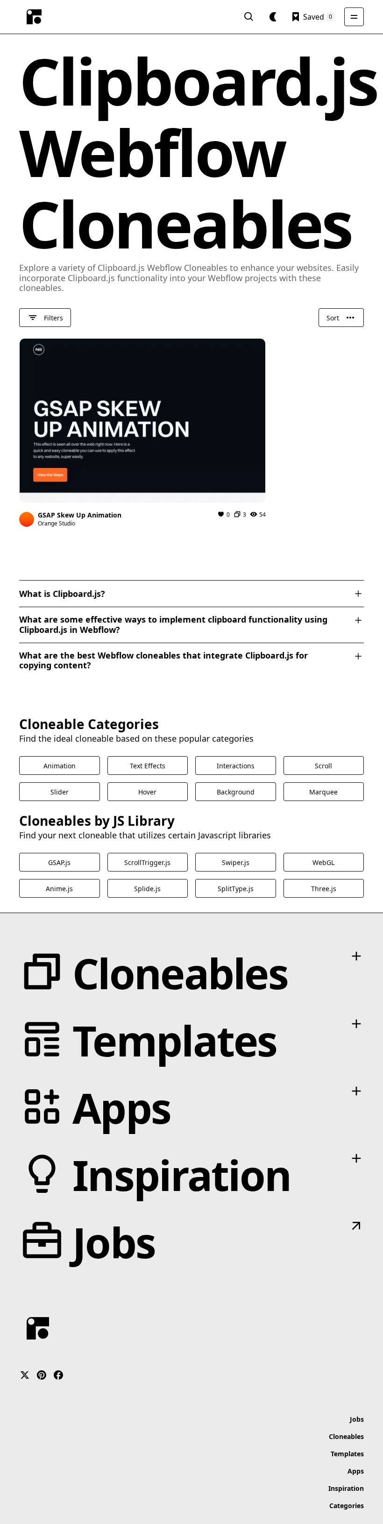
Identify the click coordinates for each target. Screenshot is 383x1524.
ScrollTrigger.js (147, 862)
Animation (59, 765)
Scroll (323, 765)
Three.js (323, 888)
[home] (34, 16)
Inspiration (346, 1488)
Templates (347, 1453)
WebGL (323, 862)
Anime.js (59, 888)
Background (236, 791)
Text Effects (147, 765)
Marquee (323, 791)
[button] (273, 16)
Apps (356, 1471)
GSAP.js (59, 862)
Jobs (357, 1419)
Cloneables (346, 1436)
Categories (346, 1505)
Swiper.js (235, 862)
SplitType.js (236, 888)
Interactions (236, 765)
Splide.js (147, 888)
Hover (147, 791)
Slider (59, 791)
